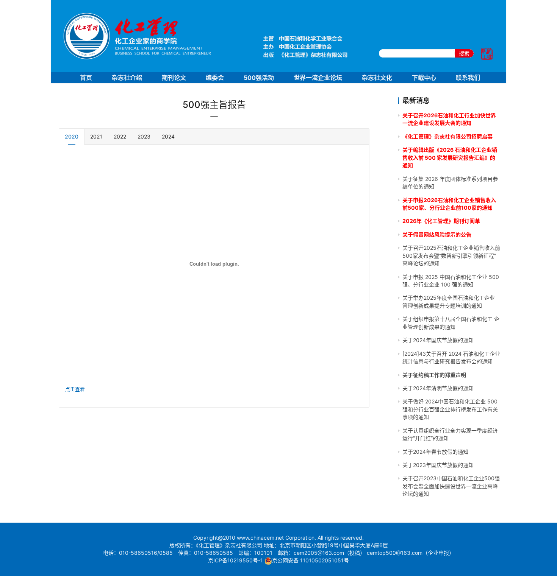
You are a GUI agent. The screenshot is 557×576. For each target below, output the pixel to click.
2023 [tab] (144, 136)
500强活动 (259, 77)
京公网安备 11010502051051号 (310, 560)
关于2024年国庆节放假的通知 (438, 340)
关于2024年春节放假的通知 (435, 451)
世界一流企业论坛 (318, 77)
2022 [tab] (120, 136)
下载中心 (424, 77)
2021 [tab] (96, 136)
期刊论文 (174, 77)
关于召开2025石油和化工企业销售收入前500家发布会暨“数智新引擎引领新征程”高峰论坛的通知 (451, 255)
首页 (86, 77)
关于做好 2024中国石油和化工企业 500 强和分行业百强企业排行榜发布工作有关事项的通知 (450, 409)
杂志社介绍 (127, 77)
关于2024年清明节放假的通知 (438, 388)
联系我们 (468, 77)
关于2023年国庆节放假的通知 (438, 465)
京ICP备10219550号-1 (235, 560)
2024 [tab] (168, 136)
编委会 (215, 77)
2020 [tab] (71, 136)
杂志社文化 (377, 77)
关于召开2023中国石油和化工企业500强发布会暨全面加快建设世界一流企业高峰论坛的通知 (451, 486)
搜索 (464, 53)
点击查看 (75, 389)
